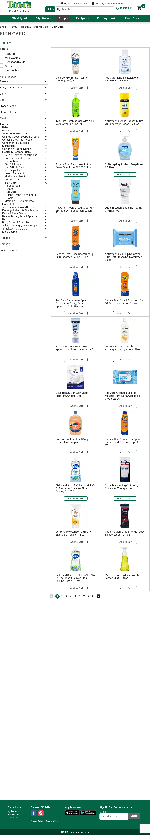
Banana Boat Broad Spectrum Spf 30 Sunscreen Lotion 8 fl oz (75, 255)
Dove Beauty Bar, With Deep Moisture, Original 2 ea (72, 394)
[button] (45, 81)
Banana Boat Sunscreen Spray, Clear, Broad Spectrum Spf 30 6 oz (123, 442)
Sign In (99, 3)
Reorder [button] (126, 8)
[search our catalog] (58, 9)
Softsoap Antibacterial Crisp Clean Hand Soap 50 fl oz (72, 441)
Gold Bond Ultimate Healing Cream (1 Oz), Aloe (72, 79)
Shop (3, 26)
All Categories (8, 76)
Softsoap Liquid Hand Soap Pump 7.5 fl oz (124, 166)
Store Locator (14, 814)
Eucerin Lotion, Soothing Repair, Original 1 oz (123, 209)
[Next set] (98, 596)
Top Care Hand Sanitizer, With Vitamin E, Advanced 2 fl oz (122, 79)
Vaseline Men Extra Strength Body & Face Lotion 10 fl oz (125, 533)
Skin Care (58, 26)
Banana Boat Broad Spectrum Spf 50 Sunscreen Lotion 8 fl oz (124, 302)
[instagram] (41, 813)
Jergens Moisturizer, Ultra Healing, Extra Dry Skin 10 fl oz (122, 348)
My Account (13, 811)
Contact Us (13, 817)
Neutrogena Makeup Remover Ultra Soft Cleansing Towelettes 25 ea (123, 256)
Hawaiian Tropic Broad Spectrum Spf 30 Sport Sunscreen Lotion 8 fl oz (75, 210)
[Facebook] (33, 813)
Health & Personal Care (34, 26)
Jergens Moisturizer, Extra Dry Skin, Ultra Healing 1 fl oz (73, 533)
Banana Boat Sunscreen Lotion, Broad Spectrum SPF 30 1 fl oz (74, 166)
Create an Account (114, 3)
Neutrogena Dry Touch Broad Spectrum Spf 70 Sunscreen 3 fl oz (74, 349)
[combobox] (50, 9)
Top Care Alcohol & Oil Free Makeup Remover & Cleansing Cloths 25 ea (122, 395)
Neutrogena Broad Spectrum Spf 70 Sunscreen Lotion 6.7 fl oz (124, 122)
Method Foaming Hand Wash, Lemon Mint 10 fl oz (122, 576)
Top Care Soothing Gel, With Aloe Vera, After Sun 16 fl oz (75, 122)
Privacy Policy (37, 821)
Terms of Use (52, 821)
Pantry (13, 26)
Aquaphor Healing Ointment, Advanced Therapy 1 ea (121, 487)
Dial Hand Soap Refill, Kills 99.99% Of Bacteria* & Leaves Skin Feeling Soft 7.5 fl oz (75, 488)
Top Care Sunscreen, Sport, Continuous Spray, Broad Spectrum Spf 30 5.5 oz (72, 303)
